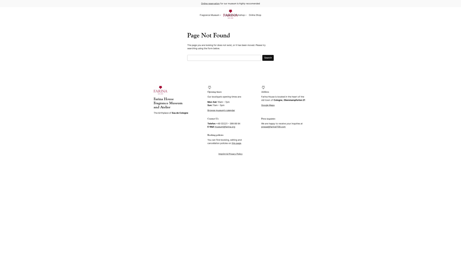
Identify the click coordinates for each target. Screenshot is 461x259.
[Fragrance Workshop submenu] (246, 15)
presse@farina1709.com (273, 127)
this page (236, 143)
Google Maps (268, 105)
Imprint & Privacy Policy (230, 154)
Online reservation (210, 3)
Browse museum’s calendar (221, 110)
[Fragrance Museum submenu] (220, 15)
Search (268, 57)
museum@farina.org (225, 127)
